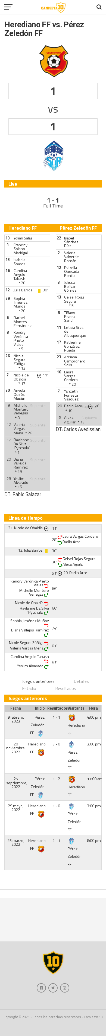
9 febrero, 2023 (16, 719)
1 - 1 (56, 717)
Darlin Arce (73, 406)
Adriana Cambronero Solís (74, 361)
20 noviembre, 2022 (16, 748)
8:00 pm (94, 841)
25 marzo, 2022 (15, 842)
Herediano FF (76, 729)
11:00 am (95, 779)
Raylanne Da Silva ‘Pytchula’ (22, 444)
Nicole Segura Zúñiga (19, 360)
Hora (93, 708)
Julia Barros (23, 290)
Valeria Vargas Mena (19, 429)
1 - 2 (56, 779)
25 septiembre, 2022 (16, 783)
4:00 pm (94, 717)
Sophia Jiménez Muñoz (20, 302)
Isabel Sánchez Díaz (71, 242)
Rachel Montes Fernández (23, 322)
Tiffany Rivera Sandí (69, 317)
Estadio (29, 688)
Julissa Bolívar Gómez (70, 286)
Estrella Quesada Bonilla (71, 272)
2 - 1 (56, 841)
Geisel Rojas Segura (74, 299)
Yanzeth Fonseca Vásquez (71, 395)
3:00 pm (94, 744)
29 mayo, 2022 (15, 808)
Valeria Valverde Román (71, 257)
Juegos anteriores (38, 681)
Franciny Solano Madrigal (21, 249)
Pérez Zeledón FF (37, 725)
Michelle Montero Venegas (21, 409)
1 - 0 (56, 806)
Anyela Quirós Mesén (19, 394)
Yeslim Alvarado (21, 480)
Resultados (65, 688)
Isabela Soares (19, 262)
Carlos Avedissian (82, 429)
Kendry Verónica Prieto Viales (21, 338)
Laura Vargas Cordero (71, 376)
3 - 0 (56, 744)
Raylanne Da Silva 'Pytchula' (34, 610)
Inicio (40, 708)
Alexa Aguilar (70, 419)
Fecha (15, 708)
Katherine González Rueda (72, 346)
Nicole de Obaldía (21, 377)
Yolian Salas (23, 238)
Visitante (76, 708)
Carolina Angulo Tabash (20, 275)
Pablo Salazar (27, 494)
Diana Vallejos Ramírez (21, 463)
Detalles (81, 681)
